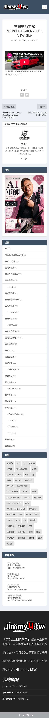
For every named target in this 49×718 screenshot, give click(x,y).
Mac (11, 433)
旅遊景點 (8, 376)
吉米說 (8, 350)
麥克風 (9, 543)
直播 (31, 526)
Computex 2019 (14, 474)
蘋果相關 (8, 407)
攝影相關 (12, 369)
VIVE (18, 520)
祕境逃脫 (21, 532)
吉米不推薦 (9, 267)
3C (6, 248)
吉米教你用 (9, 318)
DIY (26, 474)
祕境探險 (10, 532)
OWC (27, 503)
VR (25, 520)
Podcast (12, 312)
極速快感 (8, 382)
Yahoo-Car (13, 388)
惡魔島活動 (9, 357)
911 (18, 463)
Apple (9, 469)
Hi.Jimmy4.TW (14, 587)
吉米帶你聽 (9, 306)
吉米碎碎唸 (9, 344)
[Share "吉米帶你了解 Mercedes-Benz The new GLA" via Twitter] (27, 94)
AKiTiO (32, 463)
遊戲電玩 (8, 446)
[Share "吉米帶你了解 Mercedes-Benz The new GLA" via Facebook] (22, 94)
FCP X (17, 480)
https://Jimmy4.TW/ (16, 568)
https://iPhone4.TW (16, 578)
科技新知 (8, 395)
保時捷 (32, 520)
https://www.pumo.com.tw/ (20, 600)
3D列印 (12, 325)
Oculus (38, 497)
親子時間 (8, 439)
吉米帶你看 (9, 293)
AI (24, 463)
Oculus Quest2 (14, 503)
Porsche (11, 514)
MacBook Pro (13, 497)
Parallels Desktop (16, 509)
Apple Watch (14, 414)
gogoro (28, 480)
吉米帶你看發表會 (12, 299)
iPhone (12, 426)
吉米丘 (23, 40)
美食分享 (8, 401)
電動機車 (21, 538)
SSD (36, 514)
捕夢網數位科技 (14, 597)
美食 (38, 532)
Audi (34, 469)
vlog (11, 286)
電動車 (31, 538)
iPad (11, 420)
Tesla (9, 520)
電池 (40, 538)
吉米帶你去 (9, 280)
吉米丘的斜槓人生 (12, 274)
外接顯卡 (10, 526)
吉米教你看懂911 (12, 337)
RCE (20, 514)
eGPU (9, 480)
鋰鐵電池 (10, 538)
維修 (31, 532)
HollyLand (12, 492)
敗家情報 (8, 363)
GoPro (10, 486)
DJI (33, 474)
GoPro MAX (22, 486)
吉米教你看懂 (10, 331)
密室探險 (21, 526)
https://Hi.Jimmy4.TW (17, 589)
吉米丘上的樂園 (14, 565)
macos (27, 497)
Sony (28, 514)
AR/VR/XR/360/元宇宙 (14, 255)
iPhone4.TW (13, 576)
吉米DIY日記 (10, 261)
